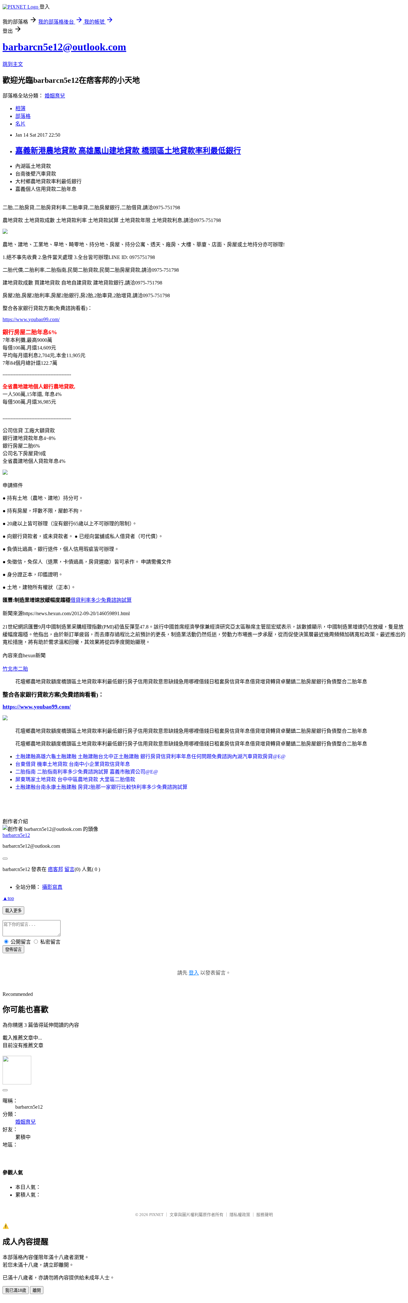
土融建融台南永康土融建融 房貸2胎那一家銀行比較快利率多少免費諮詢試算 (101, 787)
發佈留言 (13, 949)
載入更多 (13, 910)
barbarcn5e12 (16, 835)
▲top (8, 898)
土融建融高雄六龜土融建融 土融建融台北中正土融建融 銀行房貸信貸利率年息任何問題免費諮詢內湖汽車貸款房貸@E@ (150, 756)
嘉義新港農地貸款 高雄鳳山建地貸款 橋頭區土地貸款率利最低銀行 (128, 151)
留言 (69, 869)
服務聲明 (264, 1214)
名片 (20, 123)
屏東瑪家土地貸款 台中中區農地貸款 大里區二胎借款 (75, 779)
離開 (37, 1290)
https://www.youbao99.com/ (31, 319)
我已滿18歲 (15, 1290)
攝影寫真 (52, 887)
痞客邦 (55, 869)
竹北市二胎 (15, 669)
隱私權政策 (239, 1214)
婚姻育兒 (55, 95)
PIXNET (156, 1214)
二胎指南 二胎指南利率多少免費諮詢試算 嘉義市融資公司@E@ (86, 771)
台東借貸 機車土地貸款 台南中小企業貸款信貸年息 (72, 764)
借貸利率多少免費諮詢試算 (101, 600)
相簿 (20, 108)
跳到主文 (13, 64)
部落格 (23, 116)
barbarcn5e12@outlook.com (64, 47)
